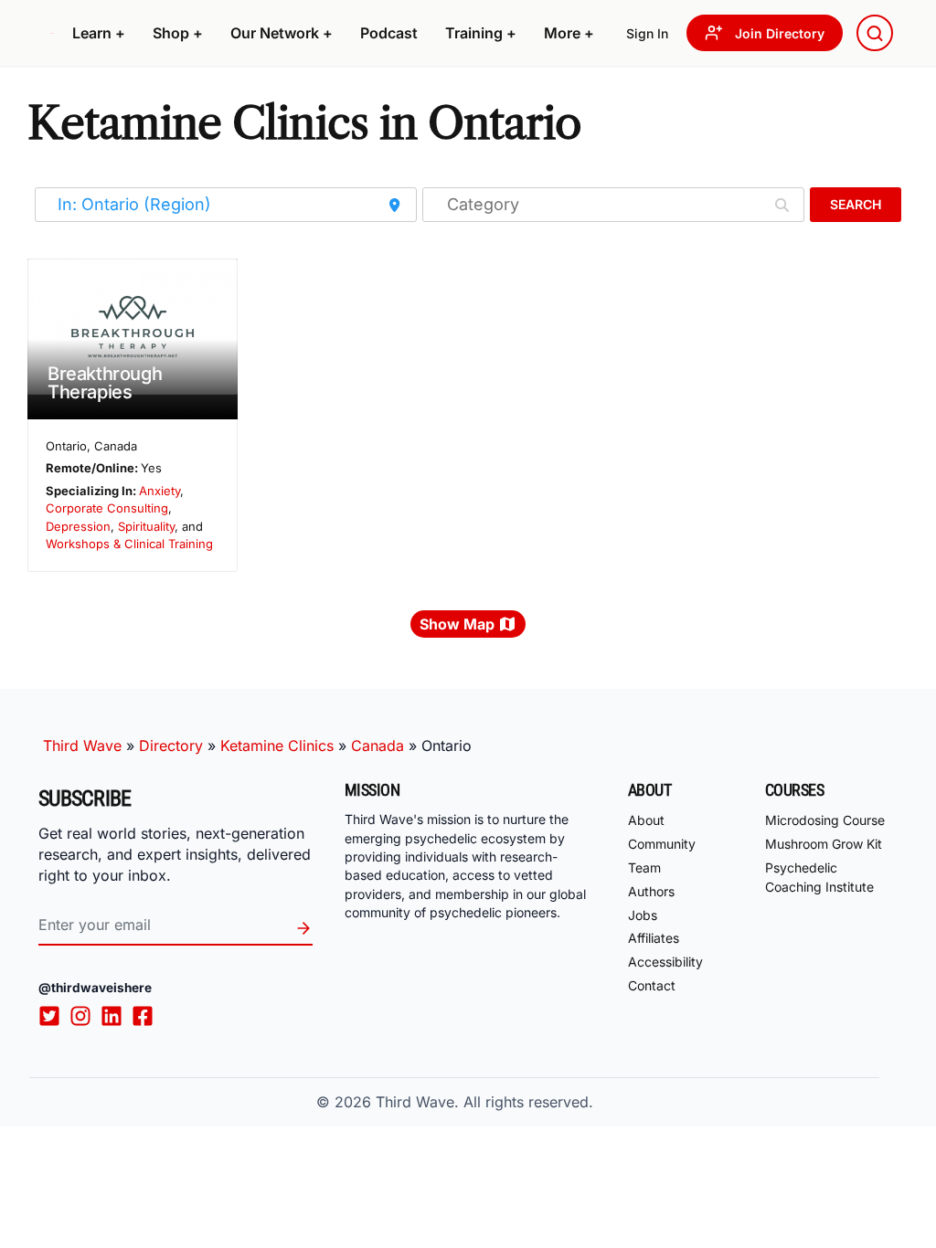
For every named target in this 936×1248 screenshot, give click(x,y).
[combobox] (874, 33)
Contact (651, 985)
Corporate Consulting (107, 508)
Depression (78, 526)
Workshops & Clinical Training (129, 543)
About (646, 820)
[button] (99, 32)
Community (662, 843)
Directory (171, 745)
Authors (651, 891)
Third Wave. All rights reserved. (484, 1102)
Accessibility (665, 961)
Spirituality (146, 526)
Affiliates (653, 938)
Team (644, 867)
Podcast (389, 33)
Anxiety (159, 490)
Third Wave (82, 745)
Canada (377, 745)
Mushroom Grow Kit (823, 843)
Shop (178, 33)
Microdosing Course (825, 820)
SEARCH (855, 204)
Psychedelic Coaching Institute (819, 877)
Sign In (647, 33)
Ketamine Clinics (277, 745)
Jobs (642, 915)
